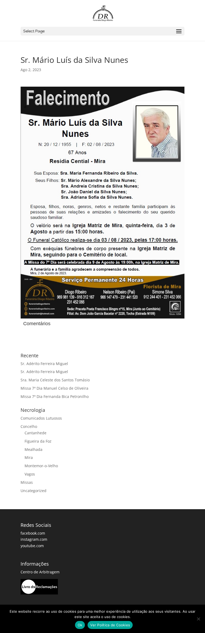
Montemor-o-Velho (41, 465)
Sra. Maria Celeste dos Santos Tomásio (55, 379)
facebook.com (33, 533)
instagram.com (34, 539)
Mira (29, 457)
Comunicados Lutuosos (41, 418)
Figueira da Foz (38, 441)
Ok (80, 625)
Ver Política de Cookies (110, 625)
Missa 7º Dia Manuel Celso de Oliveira (54, 388)
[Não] (198, 619)
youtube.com (32, 545)
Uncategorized (33, 490)
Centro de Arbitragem (40, 571)
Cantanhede (35, 432)
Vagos (30, 474)
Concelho (29, 426)
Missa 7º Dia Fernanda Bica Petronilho (55, 396)
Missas (27, 482)
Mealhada (33, 449)
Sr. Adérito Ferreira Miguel (44, 363)
